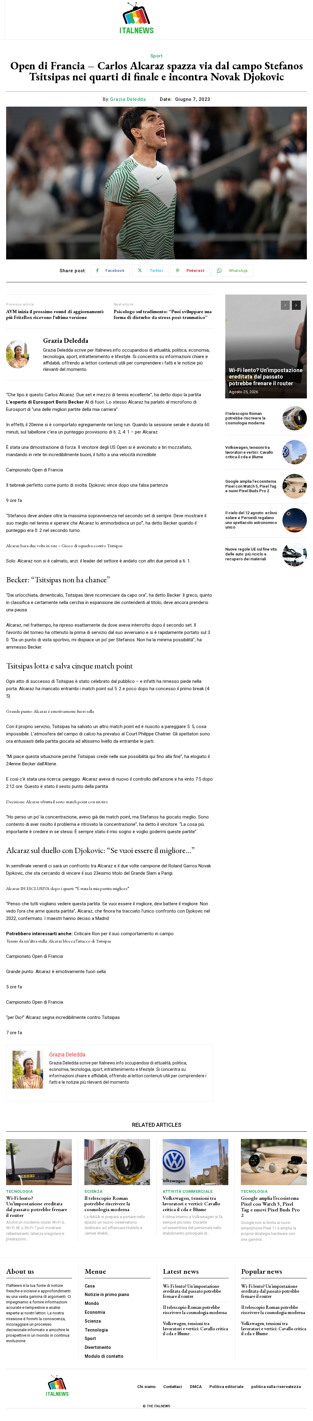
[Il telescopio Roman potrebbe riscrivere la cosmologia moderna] (294, 418)
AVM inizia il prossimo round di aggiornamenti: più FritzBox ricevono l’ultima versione (55, 314)
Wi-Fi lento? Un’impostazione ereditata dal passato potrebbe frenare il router (266, 376)
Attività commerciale (187, 1191)
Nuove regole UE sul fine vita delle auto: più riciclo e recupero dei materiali (251, 554)
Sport (156, 56)
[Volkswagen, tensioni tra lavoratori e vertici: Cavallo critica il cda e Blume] (294, 452)
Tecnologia (19, 1191)
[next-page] (296, 305)
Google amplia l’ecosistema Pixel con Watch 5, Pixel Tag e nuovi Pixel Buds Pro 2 (250, 486)
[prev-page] (285, 305)
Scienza (93, 1191)
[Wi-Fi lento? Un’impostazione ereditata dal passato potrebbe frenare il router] (266, 346)
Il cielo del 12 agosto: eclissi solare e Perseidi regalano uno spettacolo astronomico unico (251, 520)
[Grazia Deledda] (20, 354)
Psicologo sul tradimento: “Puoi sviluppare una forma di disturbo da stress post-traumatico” (163, 314)
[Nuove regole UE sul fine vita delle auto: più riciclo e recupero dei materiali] (294, 554)
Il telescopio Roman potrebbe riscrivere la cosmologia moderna (245, 418)
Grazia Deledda (128, 99)
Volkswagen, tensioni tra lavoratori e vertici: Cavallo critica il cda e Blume (249, 452)
